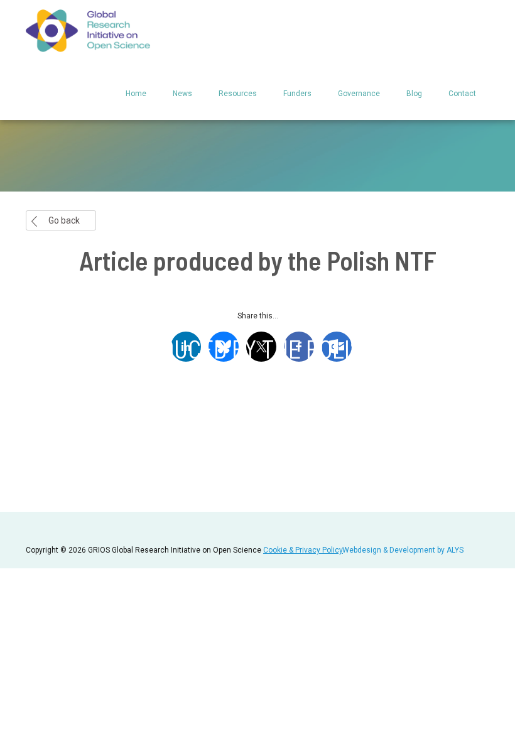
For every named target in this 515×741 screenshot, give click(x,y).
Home (136, 93)
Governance (359, 93)
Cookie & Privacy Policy (303, 550)
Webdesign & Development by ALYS (403, 550)
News (182, 93)
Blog (414, 93)
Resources (238, 93)
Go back (64, 220)
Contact (462, 93)
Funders (297, 93)
